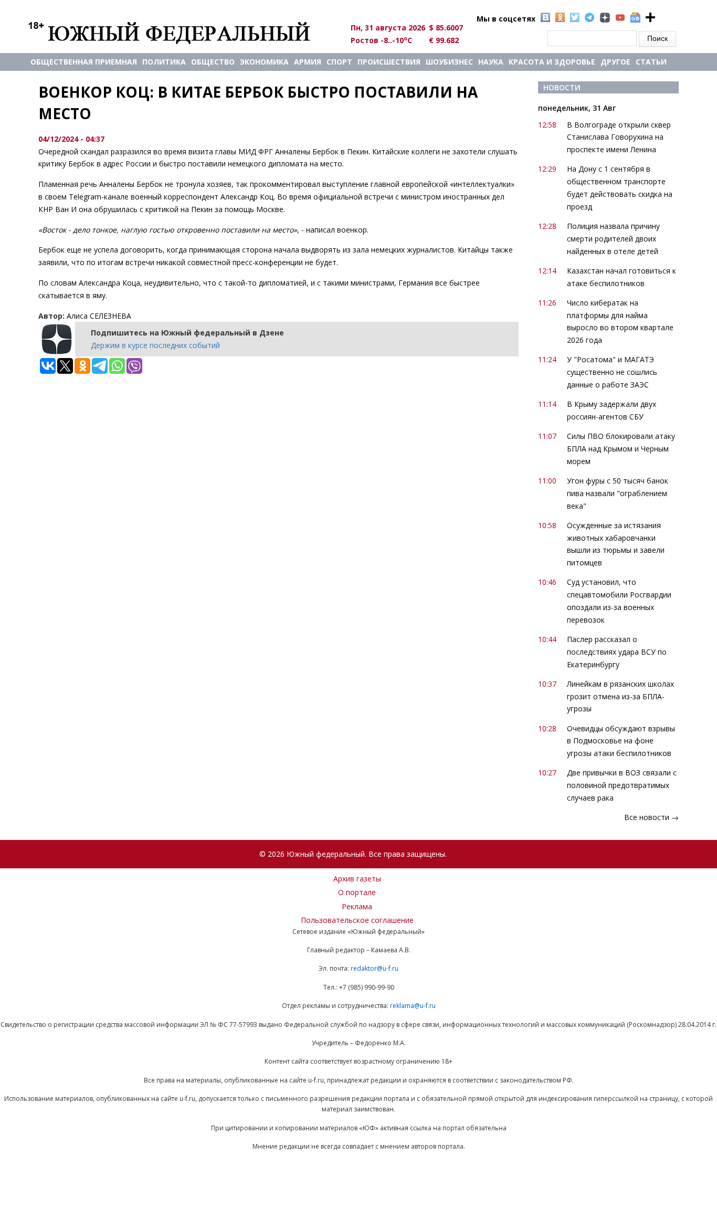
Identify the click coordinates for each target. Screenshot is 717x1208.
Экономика (264, 62)
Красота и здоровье (552, 62)
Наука (490, 62)
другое (615, 62)
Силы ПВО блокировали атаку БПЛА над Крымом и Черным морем (621, 448)
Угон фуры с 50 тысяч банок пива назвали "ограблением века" (617, 493)
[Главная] (181, 32)
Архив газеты (357, 879)
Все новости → (651, 817)
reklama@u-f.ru (413, 1005)
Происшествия (388, 62)
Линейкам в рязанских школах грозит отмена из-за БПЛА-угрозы (620, 696)
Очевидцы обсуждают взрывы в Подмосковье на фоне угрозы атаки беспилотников (621, 741)
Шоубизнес (449, 62)
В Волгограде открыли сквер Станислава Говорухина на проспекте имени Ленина (619, 137)
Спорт (339, 62)
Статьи (651, 62)
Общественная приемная (83, 62)
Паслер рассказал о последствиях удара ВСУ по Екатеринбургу (617, 651)
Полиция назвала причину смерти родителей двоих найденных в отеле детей (613, 238)
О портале (357, 892)
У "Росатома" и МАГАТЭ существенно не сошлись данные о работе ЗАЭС (612, 372)
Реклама (357, 906)
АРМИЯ (307, 62)
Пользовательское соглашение (357, 920)
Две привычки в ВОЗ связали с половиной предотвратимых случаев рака (622, 785)
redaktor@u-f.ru (374, 968)
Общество (213, 62)
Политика (164, 62)
